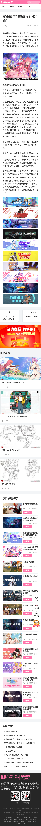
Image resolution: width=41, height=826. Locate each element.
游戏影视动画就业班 (30, 504)
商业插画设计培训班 (30, 576)
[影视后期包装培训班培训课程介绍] (12, 682)
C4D (15, 819)
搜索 (38, 3)
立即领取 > (27, 512)
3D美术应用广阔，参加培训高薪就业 (15, 766)
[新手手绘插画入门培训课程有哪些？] (20, 402)
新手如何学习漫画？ (9, 484)
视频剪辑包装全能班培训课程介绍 (14, 735)
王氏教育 (16, 818)
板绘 (35, 818)
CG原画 (29, 821)
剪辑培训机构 (7, 821)
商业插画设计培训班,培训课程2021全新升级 (30, 535)
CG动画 (22, 821)
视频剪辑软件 (8, 818)
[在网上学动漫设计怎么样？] (20, 436)
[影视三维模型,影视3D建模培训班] (12, 711)
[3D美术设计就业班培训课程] (12, 595)
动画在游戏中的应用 (10, 751)
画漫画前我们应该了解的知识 (13, 747)
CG (24, 823)
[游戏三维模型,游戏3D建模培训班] (12, 696)
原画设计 (24, 818)
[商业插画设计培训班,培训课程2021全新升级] (12, 537)
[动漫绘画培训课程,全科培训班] (12, 653)
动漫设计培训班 (28, 562)
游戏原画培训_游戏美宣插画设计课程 (16, 755)
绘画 (30, 818)
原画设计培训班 (28, 620)
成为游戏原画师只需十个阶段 (13, 759)
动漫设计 (4, 7)
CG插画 (35, 821)
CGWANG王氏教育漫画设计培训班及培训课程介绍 (30, 549)
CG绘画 (18, 823)
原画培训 (21, 7)
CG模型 (15, 821)
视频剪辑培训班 (23, 819)
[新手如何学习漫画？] (20, 470)
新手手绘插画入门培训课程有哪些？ (15, 416)
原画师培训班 (8, 819)
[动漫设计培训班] (12, 566)
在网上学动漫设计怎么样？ (11, 450)
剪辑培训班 (33, 819)
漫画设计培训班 (28, 605)
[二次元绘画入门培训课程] (12, 667)
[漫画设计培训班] (12, 609)
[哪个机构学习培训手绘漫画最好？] (20, 368)
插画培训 (12, 7)
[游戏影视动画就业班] (12, 508)
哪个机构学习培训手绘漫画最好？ (14, 383)
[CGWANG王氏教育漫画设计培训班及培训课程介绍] (12, 551)
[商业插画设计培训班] (12, 580)
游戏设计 (29, 7)
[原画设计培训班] (12, 624)
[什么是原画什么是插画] (12, 638)
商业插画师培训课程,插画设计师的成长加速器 (18, 762)
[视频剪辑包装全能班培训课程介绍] (12, 522)
